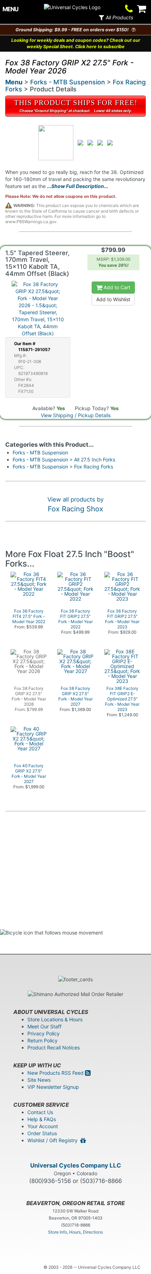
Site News (39, 1080)
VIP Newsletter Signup (53, 1087)
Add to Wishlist (113, 299)
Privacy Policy (43, 1033)
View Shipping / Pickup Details (76, 415)
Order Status (42, 1133)
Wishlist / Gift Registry (53, 1140)
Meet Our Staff (44, 1026)
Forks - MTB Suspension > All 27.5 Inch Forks (64, 460)
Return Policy (42, 1040)
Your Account (42, 1126)
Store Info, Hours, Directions (75, 1232)
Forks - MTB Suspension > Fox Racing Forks (63, 467)
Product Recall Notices (53, 1047)
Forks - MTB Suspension (67, 82)
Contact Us (40, 1112)
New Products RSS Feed (56, 1073)
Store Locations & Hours (55, 1019)
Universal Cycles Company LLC (75, 1165)
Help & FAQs (41, 1119)
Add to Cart (116, 287)
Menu (13, 82)
